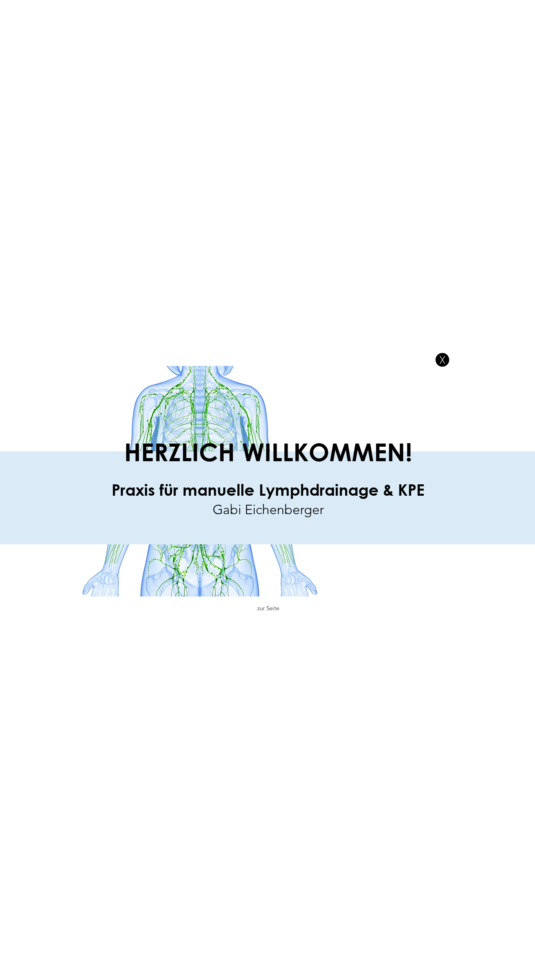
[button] (442, 360)
